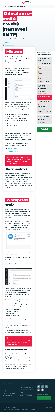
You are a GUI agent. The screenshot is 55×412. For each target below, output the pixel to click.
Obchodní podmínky (32, 409)
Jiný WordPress (9, 45)
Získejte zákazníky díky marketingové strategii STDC (27, 386)
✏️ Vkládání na (43, 82)
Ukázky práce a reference (9, 390)
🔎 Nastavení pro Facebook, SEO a (43, 86)
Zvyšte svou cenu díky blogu (27, 389)
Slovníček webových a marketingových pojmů (9, 392)
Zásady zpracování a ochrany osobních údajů (15, 409)
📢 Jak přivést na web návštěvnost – (44, 117)
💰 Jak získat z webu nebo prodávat (44, 111)
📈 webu (43, 101)
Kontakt (4, 409)
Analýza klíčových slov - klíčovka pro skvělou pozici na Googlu (26, 395)
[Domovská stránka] (3, 6)
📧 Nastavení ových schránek (43, 92)
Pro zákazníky (7, 6)
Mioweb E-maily (12, 148)
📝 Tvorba (44, 63)
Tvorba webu (6, 386)
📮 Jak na (42, 105)
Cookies (26, 409)
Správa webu (6, 388)
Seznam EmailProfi (13, 151)
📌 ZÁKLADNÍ (44, 59)
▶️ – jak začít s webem (44, 67)
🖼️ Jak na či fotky (44, 77)
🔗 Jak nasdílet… (42, 122)
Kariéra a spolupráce (7, 395)
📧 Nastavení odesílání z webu (44, 97)
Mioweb (7, 42)
